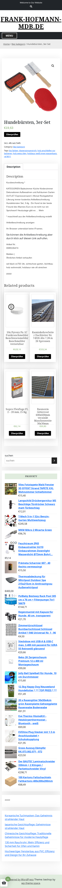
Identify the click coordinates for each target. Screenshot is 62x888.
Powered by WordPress (20, 879)
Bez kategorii (18, 43)
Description (13, 166)
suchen (9, 455)
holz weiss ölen (19, 153)
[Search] (54, 460)
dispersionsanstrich (28, 150)
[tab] (13, 167)
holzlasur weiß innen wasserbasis (42, 153)
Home (6, 43)
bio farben (13, 150)
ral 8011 (7, 156)
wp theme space (30, 883)
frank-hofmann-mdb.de (31, 22)
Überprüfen (12, 134)
